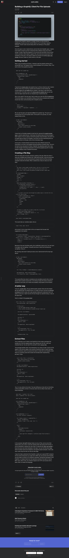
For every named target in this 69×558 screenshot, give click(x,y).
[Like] (16, 13)
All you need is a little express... (21, 519)
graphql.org (18, 43)
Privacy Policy (42, 478)
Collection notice (42, 550)
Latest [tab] (19, 507)
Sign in (65, 1)
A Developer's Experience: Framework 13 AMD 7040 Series (29, 511)
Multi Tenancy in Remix (20, 518)
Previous (19, 486)
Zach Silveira (22, 513)
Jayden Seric (23, 288)
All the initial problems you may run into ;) (23, 512)
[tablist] (19, 494)
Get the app (40, 552)
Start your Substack (31, 552)
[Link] (13, 61)
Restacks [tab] (22, 494)
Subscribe (60, 1)
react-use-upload (48, 446)
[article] (34, 513)
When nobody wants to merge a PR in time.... (23, 527)
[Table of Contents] (1, 279)
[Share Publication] (56, 2)
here (51, 448)
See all (17, 533)
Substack (29, 555)
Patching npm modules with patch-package (25, 525)
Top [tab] (16, 507)
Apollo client (25, 87)
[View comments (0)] (18, 13)
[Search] (53, 2)
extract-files (44, 345)
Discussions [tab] (23, 507)
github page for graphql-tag (39, 92)
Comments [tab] (17, 494)
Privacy (34, 550)
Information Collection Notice (34, 478)
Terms (37, 550)
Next (51, 486)
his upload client (28, 298)
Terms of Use (40, 477)
